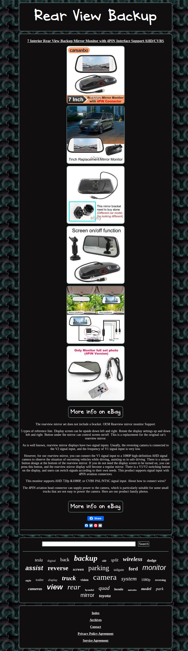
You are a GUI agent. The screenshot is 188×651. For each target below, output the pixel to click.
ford (133, 569)
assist (34, 568)
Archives (96, 620)
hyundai (89, 589)
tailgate (119, 570)
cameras (35, 588)
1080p (145, 580)
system (129, 578)
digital (51, 560)
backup (85, 558)
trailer (40, 580)
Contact (95, 627)
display (52, 580)
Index (96, 613)
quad (104, 588)
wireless (132, 559)
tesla (39, 560)
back (64, 559)
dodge (151, 560)
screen (78, 569)
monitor (154, 568)
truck (69, 578)
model (146, 589)
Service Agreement (95, 640)
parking (98, 568)
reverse (58, 568)
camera (105, 577)
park (159, 588)
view (55, 587)
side (104, 560)
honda (118, 589)
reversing (160, 580)
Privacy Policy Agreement (95, 633)
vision (84, 580)
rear (73, 587)
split (114, 560)
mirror (87, 595)
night (28, 580)
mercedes (132, 590)
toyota (105, 595)
